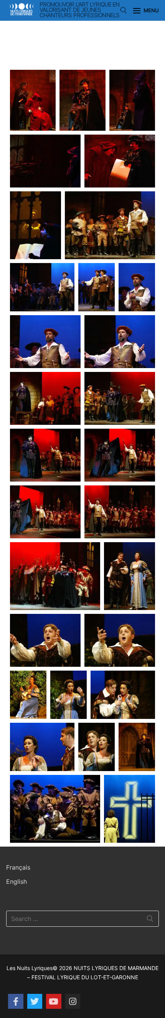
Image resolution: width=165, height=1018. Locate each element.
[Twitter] (35, 1001)
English (16, 881)
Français (18, 867)
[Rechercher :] (82, 919)
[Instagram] (73, 1001)
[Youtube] (53, 1001)
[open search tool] (123, 10)
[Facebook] (15, 1001)
